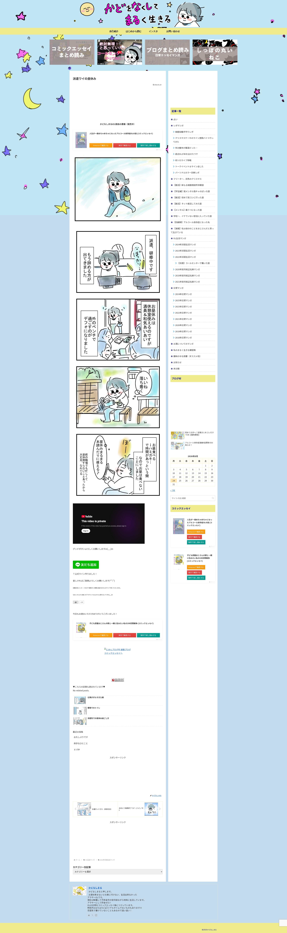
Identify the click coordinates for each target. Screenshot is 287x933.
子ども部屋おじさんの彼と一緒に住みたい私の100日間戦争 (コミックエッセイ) (121, 623)
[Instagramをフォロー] (96, 915)
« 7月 (172, 490)
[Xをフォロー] (92, 915)
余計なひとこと (81, 743)
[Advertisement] (118, 103)
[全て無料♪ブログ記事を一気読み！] (167, 52)
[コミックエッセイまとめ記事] (72, 52)
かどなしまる (95, 887)
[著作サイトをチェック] (88, 915)
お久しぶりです (81, 737)
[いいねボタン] (75, 602)
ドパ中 (77, 749)
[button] (213, 498)
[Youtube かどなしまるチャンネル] (119, 52)
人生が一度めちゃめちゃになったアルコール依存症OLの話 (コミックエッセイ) (121, 133)
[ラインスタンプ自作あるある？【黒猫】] (215, 52)
